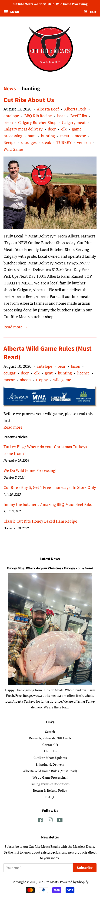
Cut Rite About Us (28, 100)
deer (52, 129)
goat (49, 373)
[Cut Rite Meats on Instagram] (50, 821)
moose (80, 135)
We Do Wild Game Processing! (30, 470)
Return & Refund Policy (50, 790)
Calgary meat (74, 122)
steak (46, 142)
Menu (14, 12)
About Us (50, 751)
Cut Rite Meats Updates (50, 757)
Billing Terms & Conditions (50, 784)
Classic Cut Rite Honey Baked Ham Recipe (40, 521)
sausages (29, 142)
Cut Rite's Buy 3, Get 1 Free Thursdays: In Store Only (49, 487)
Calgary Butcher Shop (37, 122)
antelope (11, 115)
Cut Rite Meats (48, 882)
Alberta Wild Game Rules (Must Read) (47, 353)
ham (32, 135)
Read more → (15, 327)
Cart (93, 12)
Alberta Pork (75, 109)
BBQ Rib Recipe (38, 115)
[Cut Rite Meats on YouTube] (60, 821)
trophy (42, 379)
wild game (62, 379)
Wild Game (13, 149)
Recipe (9, 142)
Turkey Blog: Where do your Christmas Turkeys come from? (50, 568)
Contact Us (50, 744)
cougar (9, 373)
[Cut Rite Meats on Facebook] (40, 821)
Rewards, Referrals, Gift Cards (50, 738)
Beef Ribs (78, 115)
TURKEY (64, 142)
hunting (48, 135)
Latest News (50, 558)
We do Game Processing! (50, 777)
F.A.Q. (50, 797)
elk (64, 129)
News (9, 88)
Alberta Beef (48, 109)
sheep (25, 379)
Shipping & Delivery (50, 764)
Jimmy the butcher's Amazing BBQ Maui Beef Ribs (47, 504)
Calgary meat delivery (23, 129)
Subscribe (85, 867)
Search (50, 731)
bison (8, 122)
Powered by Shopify (74, 882)
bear (61, 115)
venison (84, 142)
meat (64, 135)
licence (83, 373)
